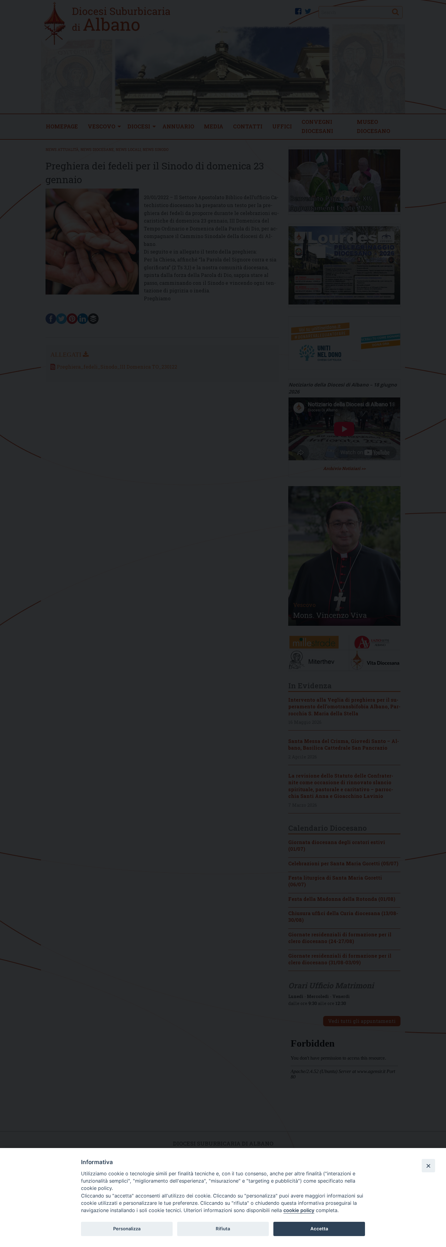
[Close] (428, 1165)
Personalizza (126, 1229)
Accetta (319, 1229)
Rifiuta (223, 1229)
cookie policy (298, 1210)
